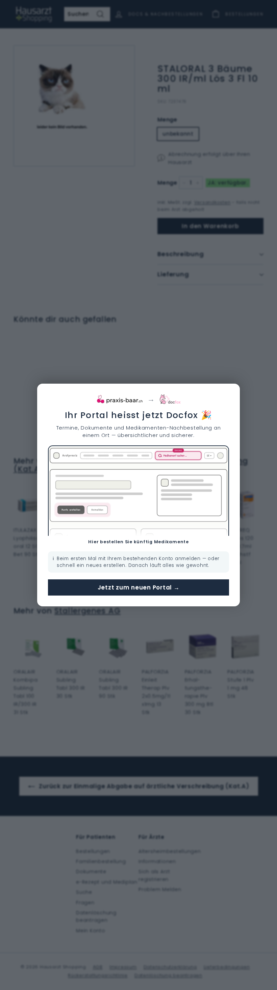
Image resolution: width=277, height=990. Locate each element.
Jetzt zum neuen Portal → (139, 587)
